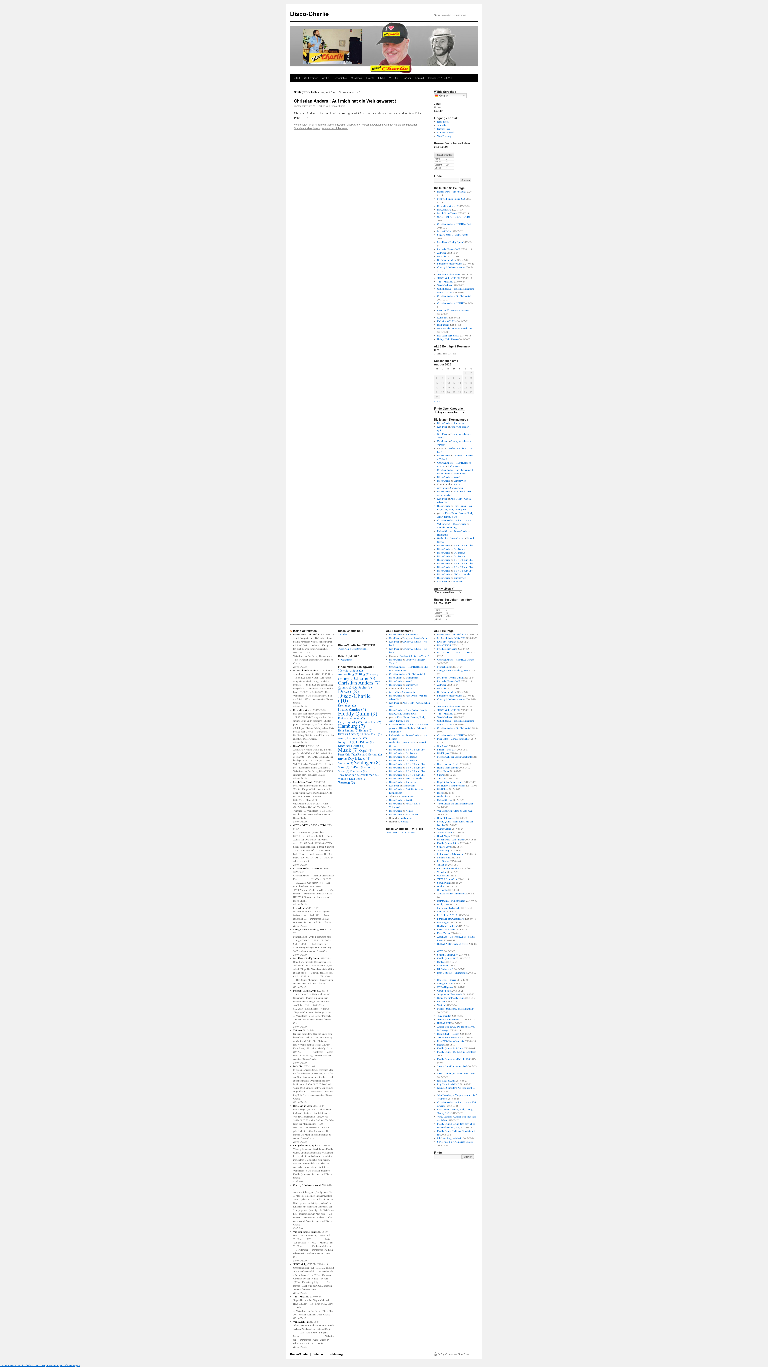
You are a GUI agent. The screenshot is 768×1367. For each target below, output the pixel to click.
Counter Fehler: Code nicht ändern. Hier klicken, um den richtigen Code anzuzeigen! (40, 1365)
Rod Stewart (443, 861)
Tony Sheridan (349, 775)
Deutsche (362, 687)
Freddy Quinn (357, 713)
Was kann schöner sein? (448, 274)
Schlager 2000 (444, 846)
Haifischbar (442, 534)
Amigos (356, 670)
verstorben (370, 775)
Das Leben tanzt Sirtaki (448, 335)
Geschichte (340, 78)
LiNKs (381, 78)
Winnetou (441, 871)
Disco (348, 691)
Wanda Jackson (444, 285)
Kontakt (419, 78)
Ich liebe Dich (371, 734)
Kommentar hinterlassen (335, 128)
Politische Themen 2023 (448, 249)
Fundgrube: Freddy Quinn (449, 263)
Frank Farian (443, 771)
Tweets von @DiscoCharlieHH (353, 648)
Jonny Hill (346, 742)
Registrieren (443, 121)
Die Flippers (443, 324)
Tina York (358, 771)
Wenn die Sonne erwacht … (450, 1019)
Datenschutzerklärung (328, 1354)
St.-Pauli (357, 767)
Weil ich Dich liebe (352, 778)
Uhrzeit (437, 107)
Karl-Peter (442, 426)
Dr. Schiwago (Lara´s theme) (451, 839)
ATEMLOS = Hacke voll (449, 1037)
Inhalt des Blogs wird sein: (450, 1138)
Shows (440, 774)
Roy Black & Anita (446, 1080)
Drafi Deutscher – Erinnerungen (452, 972)
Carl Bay (345, 679)
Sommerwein (460, 423)
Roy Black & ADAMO (448, 1084)
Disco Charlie (338, 106)
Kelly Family (443, 965)
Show (357, 124)
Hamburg (351, 725)
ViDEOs (394, 78)
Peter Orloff (347, 754)
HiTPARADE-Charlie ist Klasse (452, 943)
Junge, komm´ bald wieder (449, 994)
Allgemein (320, 124)
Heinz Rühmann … (446, 817)
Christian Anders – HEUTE (450, 303)
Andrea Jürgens (444, 832)
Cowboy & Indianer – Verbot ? (452, 267)
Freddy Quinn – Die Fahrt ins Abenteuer (456, 1051)
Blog (364, 674)
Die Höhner (442, 789)
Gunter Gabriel (444, 828)
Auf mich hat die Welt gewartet (400, 124)
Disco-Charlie (309, 13)
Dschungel (347, 705)
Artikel (326, 78)
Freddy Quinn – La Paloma (450, 1048)
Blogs (374, 674)
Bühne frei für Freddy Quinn (451, 997)
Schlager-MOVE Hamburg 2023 (452, 234)
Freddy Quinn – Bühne (448, 843)
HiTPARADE (348, 734)
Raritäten (410, 799)
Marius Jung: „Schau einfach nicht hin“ (455, 1008)
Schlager (367, 762)
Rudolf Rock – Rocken (448, 1033)
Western (346, 782)
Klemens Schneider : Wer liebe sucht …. (456, 1087)
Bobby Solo (443, 904)
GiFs (342, 124)
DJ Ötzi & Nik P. (445, 969)
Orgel (366, 750)
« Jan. (437, 401)
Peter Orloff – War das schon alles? (453, 310)
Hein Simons (348, 730)
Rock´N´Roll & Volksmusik (450, 1041)
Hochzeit (441, 886)
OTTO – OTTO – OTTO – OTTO (453, 216)
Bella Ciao (442, 256)
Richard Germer (369, 754)
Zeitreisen (441, 252)
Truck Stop (442, 864)
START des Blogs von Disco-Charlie (455, 1141)
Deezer (440, 1044)
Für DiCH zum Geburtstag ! (450, 918)
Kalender (438, 110)
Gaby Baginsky (350, 722)
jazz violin (442, 487)
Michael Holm (444, 231)
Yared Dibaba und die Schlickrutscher (455, 803)
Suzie (343, 771)
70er (343, 670)
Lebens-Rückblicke (446, 929)
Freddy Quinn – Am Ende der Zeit (453, 1059)
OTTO (440, 951)
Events (370, 78)
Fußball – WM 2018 (447, 321)
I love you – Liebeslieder (449, 907)
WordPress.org (444, 136)
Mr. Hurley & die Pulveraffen (451, 785)
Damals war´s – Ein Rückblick (451, 191)
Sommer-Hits (443, 857)
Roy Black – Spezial (446, 979)
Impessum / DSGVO (440, 78)
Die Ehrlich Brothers (447, 925)
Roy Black (359, 758)
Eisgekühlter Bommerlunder (450, 781)
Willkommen (311, 78)
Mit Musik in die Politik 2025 (451, 198)
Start (297, 78)
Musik (350, 124)
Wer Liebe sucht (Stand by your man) (455, 810)
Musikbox (356, 78)
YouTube (342, 634)
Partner (407, 78)
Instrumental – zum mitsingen (451, 900)
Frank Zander (352, 709)
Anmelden (442, 125)
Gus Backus (459, 549)
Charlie (364, 678)
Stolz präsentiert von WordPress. (453, 1354)
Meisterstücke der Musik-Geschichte (454, 328)
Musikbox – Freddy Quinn (450, 241)
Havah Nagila (443, 835)
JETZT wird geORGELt (448, 277)
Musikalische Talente (447, 213)
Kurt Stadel (442, 317)
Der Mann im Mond (446, 259)
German (443, 95)
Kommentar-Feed (445, 132)
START (370, 767)
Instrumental (357, 738)
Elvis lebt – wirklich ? (447, 206)
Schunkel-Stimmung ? (447, 527)
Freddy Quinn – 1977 (447, 958)
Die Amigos (443, 922)
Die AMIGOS (444, 209)
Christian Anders (303, 128)
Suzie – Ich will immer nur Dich (452, 1066)
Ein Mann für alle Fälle (448, 868)
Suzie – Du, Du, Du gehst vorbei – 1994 (456, 1073)
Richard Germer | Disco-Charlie (452, 531)
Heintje (365, 730)
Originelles (442, 889)
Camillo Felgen (444, 990)
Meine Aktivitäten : (306, 631)
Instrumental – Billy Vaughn (450, 853)
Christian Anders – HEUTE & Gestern (455, 224)
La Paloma (365, 742)
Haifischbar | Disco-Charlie (450, 538)
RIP (342, 758)
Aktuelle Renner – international (452, 893)
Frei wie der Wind (351, 718)
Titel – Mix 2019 (445, 281)
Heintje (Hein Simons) (448, 339)
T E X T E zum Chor (463, 545)
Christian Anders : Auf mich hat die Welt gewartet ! (345, 101)
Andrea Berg (348, 674)
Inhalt (342, 738)
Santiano (345, 763)
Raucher (441, 1001)
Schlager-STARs (445, 983)
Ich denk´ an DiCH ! (447, 915)
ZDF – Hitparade (462, 574)
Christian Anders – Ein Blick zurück (454, 295)
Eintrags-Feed (443, 128)
